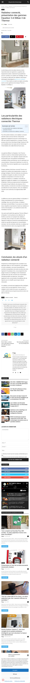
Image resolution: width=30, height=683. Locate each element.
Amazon (3, 407)
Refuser (15, 674)
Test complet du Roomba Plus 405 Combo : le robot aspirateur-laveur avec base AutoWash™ (14, 532)
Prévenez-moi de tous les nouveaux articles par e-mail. (15, 456)
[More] (25, 36)
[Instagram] (6, 300)
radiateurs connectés (9, 297)
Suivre (26, 471)
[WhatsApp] (12, 334)
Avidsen (3, 562)
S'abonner (25, 477)
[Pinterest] (9, 334)
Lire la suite (4, 546)
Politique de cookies (8, 681)
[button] (28, 655)
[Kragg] (2, 24)
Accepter (15, 670)
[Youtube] (12, 300)
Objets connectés (5, 400)
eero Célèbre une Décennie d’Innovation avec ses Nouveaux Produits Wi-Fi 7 (18, 404)
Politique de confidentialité (20, 681)
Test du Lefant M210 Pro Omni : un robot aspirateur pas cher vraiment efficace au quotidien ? (14, 598)
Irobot (3, 528)
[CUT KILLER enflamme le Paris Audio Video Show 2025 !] (5, 391)
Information (4, 393)
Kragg (5, 24)
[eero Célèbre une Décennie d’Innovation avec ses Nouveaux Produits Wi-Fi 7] (5, 405)
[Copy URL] (22, 334)
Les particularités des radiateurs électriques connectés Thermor (13, 129)
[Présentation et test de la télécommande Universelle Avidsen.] (15, 557)
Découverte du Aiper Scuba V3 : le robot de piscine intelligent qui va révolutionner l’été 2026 (19, 397)
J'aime (26, 468)
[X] (9, 300)
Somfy (3, 627)
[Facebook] (2, 300)
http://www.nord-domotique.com (19, 354)
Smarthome (4, 594)
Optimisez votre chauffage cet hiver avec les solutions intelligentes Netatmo (18, 411)
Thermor (16, 297)
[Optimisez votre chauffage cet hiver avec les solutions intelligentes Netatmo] (5, 412)
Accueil (2, 6)
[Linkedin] (15, 334)
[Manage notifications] (3, 680)
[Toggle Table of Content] (25, 126)
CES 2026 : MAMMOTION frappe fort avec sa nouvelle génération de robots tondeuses (19, 383)
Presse (6, 6)
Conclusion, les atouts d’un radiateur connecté (13, 131)
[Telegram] (18, 334)
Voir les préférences (15, 678)
